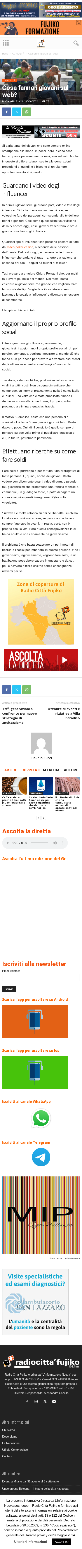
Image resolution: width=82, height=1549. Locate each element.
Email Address (11, 971)
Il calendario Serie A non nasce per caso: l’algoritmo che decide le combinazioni (41, 802)
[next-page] (44, 818)
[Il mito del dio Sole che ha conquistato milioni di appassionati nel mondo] (67, 786)
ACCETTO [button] (61, 1542)
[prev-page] (38, 818)
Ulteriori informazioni (30, 1542)
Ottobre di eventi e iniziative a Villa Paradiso (64, 713)
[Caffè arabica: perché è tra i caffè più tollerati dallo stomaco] (14, 786)
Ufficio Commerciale (15, 1449)
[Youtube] (55, 1402)
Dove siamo (9, 1436)
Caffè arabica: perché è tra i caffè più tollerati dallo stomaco (14, 801)
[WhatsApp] (26, 111)
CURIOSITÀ (18, 53)
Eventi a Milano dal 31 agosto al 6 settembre (30, 1481)
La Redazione (10, 1443)
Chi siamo (8, 1430)
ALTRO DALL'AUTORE (60, 770)
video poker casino (20, 247)
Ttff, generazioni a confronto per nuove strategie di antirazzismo (19, 716)
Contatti (7, 1456)
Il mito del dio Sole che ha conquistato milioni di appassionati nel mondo (67, 804)
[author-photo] (41, 743)
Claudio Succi (14, 101)
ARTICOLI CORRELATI (22, 770)
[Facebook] (6, 111)
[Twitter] (16, 111)
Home (5, 53)
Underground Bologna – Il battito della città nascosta (35, 1488)
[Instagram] (37, 1402)
